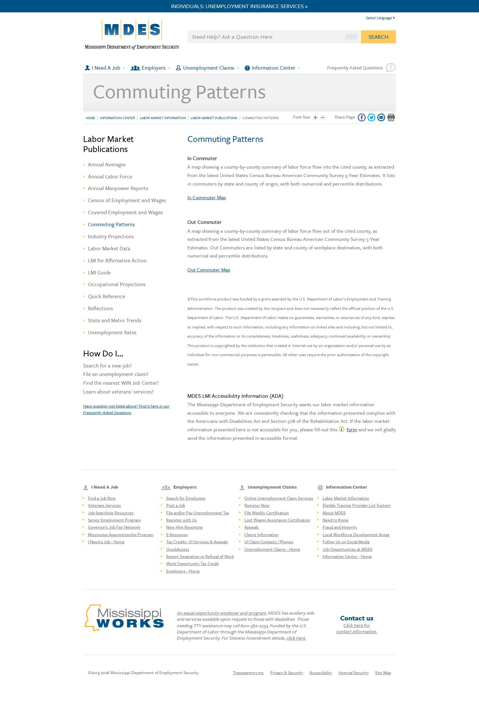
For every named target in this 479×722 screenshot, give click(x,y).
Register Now (256, 505)
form (352, 429)
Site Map (383, 672)
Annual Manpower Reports (118, 188)
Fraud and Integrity (340, 527)
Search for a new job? (107, 366)
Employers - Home (183, 571)
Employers (154, 68)
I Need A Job (106, 68)
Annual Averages (107, 164)
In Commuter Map (206, 197)
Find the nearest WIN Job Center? (121, 383)
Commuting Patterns (260, 117)
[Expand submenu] (124, 67)
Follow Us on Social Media (346, 541)
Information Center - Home (347, 556)
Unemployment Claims (208, 68)
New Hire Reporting (184, 527)
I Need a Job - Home (106, 541)
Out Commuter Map (208, 269)
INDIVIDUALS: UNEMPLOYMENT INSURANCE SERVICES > (239, 6)
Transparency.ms (248, 672)
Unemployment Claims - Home (272, 549)
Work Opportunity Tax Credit (192, 563)
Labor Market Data (109, 248)
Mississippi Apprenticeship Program (120, 534)
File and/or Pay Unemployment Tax (197, 512)
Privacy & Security (286, 672)
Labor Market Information (163, 117)
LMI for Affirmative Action (117, 260)
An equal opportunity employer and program (221, 612)
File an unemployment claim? (116, 374)
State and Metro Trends (114, 320)
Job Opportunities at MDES (347, 549)
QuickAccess (177, 549)
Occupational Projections (117, 284)
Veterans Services (104, 505)
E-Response (177, 534)
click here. (296, 637)
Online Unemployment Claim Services (278, 498)
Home (90, 117)
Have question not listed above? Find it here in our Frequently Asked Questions (126, 409)
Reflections (100, 308)
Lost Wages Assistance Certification (277, 520)
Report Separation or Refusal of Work (200, 556)
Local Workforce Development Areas (356, 534)
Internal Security (354, 672)
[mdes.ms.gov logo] (132, 48)
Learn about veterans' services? (118, 392)
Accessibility (321, 672)
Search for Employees (186, 498)
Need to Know (336, 520)
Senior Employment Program (114, 520)
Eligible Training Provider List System (356, 505)
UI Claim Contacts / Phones (268, 541)
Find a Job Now (102, 498)
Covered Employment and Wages (125, 212)
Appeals (251, 527)
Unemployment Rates (112, 332)
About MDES (334, 512)
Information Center (273, 68)
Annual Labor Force (110, 176)
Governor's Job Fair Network (114, 527)
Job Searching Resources (111, 512)
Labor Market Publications (214, 117)
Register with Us (181, 520)
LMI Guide (99, 272)
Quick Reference (106, 296)
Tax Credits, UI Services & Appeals (197, 541)
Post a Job (175, 505)
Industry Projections (111, 236)
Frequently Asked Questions (355, 67)
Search (378, 37)
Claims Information (261, 534)
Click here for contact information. (356, 628)
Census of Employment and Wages (127, 200)
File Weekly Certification (266, 512)
